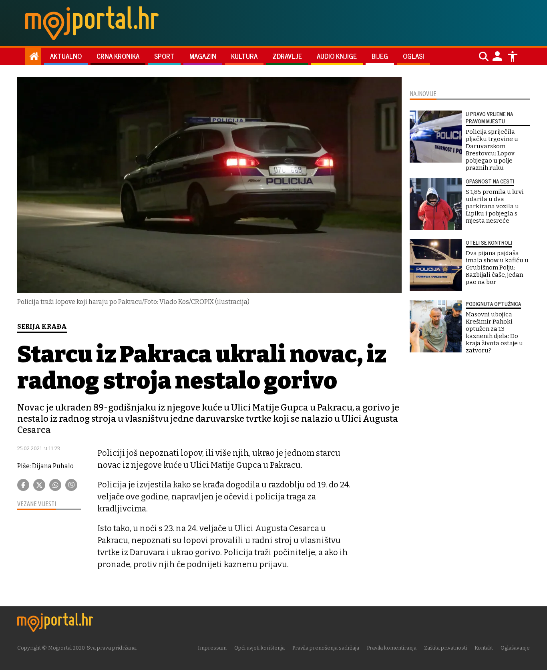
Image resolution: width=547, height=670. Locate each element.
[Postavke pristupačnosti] (512, 56)
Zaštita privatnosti (445, 648)
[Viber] (71, 485)
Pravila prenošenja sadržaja (325, 648)
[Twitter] (39, 485)
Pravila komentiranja (391, 648)
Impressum (212, 648)
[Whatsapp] (55, 485)
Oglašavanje (515, 648)
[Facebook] (23, 485)
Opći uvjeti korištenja (259, 648)
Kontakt (484, 648)
